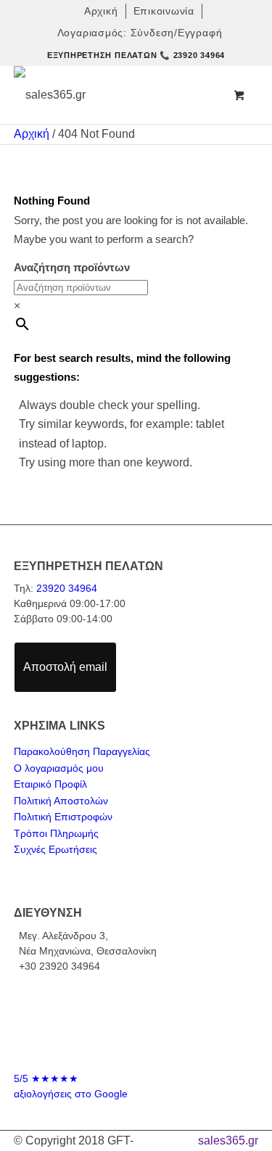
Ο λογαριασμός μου (59, 768)
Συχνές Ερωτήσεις (55, 849)
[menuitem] (101, 11)
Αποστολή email (65, 667)
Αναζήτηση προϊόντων (72, 267)
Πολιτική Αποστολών (61, 800)
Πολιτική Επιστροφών (63, 816)
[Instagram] (150, 1048)
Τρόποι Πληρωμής (56, 833)
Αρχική (31, 134)
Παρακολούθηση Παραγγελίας (82, 751)
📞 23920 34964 (192, 55)
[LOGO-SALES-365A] (112, 95)
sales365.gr (228, 1140)
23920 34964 (66, 588)
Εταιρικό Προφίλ (50, 784)
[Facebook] (122, 1048)
